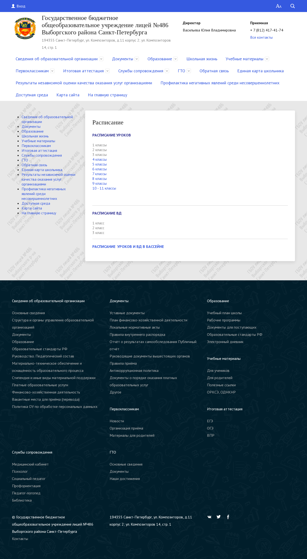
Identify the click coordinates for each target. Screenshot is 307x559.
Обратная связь (214, 71)
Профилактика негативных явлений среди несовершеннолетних (219, 83)
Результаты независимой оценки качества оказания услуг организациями (84, 83)
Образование (160, 58)
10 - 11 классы (104, 188)
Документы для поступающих (231, 327)
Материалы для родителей (132, 435)
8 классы (99, 178)
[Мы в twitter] (220, 517)
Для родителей (219, 377)
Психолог (20, 471)
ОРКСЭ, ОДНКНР (221, 392)
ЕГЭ (210, 420)
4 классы (99, 159)
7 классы (99, 173)
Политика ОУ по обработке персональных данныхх (54, 406)
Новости (117, 420)
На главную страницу (107, 95)
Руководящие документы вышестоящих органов (150, 356)
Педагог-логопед (26, 493)
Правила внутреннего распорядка (137, 334)
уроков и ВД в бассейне (140, 246)
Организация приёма (126, 428)
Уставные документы (127, 312)
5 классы (99, 164)
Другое (115, 392)
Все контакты (261, 37)
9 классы (99, 183)
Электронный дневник (225, 341)
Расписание (104, 246)
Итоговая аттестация (83, 71)
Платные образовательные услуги (40, 384)
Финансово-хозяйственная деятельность (46, 392)
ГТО (181, 71)
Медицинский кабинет (30, 464)
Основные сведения (28, 312)
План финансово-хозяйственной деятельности (148, 320)
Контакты (20, 538)
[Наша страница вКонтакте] (210, 517)
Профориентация (26, 485)
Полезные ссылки (221, 384)
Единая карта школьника (260, 71)
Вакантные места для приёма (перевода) (46, 399)
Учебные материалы (244, 58)
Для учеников (218, 370)
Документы (122, 58)
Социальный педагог (28, 478)
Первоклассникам (32, 71)
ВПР (210, 435)
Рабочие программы (223, 320)
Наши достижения (125, 478)
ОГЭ (210, 428)
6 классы (99, 168)
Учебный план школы (224, 312)
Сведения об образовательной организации (57, 58)
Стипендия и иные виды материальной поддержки (53, 377)
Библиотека (22, 500)
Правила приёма (123, 363)
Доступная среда (32, 95)
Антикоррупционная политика (134, 370)
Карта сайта (67, 95)
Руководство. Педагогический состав (43, 356)
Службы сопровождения (140, 71)
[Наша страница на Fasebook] (229, 517)
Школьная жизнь (201, 58)
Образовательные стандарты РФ (39, 348)
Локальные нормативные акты (135, 327)
